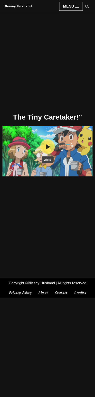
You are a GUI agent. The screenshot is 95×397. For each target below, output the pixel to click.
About (43, 293)
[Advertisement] (47, 61)
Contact (61, 293)
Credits (80, 293)
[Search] (87, 6)
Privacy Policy (20, 293)
